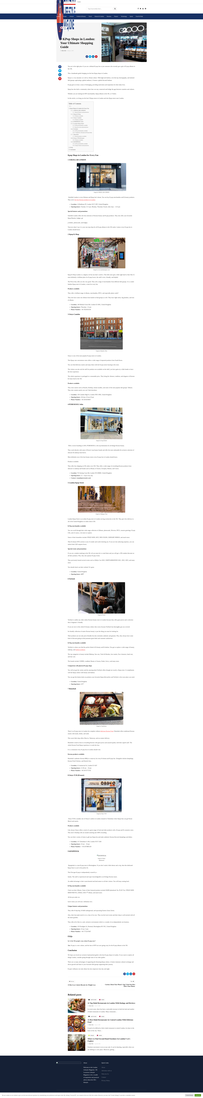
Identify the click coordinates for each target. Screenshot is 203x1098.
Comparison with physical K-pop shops (83, 132)
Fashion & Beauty (81, 16)
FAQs (71, 147)
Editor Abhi (64, 50)
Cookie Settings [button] (189, 1095)
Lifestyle (71, 16)
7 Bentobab (76, 134)
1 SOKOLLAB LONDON (79, 110)
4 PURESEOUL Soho (78, 121)
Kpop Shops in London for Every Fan (79, 108)
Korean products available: (81, 136)
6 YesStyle (75, 129)
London (58, 16)
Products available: (79, 116)
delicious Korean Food (106, 731)
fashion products (80, 649)
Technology (124, 16)
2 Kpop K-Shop (77, 114)
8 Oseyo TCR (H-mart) (78, 138)
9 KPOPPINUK (76, 142)
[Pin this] (96, 56)
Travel (90, 16)
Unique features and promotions (82, 145)
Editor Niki (91, 1043)
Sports (131, 16)
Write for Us (73, 1)
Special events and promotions (81, 127)
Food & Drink (139, 16)
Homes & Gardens (99, 16)
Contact (79, 1)
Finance (116, 16)
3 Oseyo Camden (77, 117)
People (65, 16)
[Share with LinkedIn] (93, 56)
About (57, 1)
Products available (79, 140)
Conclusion (73, 149)
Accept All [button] (198, 1095)
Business (109, 16)
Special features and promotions (82, 112)
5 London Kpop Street (78, 123)
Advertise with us (65, 1)
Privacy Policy (106, 1080)
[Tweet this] (90, 56)
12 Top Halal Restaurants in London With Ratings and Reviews (111, 1003)
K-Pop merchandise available (81, 125)
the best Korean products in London (85, 200)
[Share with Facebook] (87, 56)
